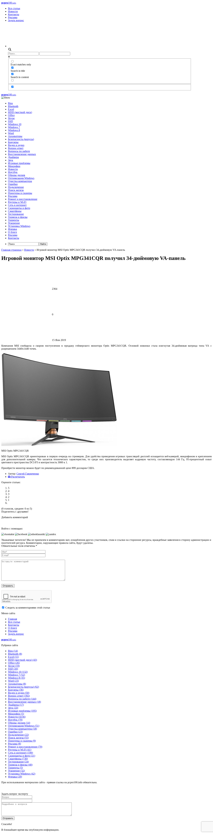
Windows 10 (14, 124)
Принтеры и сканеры (20, 193)
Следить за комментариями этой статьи (27, 607)
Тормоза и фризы (17, 217)
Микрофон (14, 166)
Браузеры (13, 142)
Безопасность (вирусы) (21, 139)
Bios (10, 103)
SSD (10, 121)
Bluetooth (13, 106)
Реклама (12, 17)
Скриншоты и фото (19, 208)
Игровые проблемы (19, 163)
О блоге (12, 232)
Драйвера (13, 157)
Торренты (13, 220)
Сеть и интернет (17, 205)
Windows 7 (14, 127)
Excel (11, 109)
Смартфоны (14, 211)
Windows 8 (14, 130)
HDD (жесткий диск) (20, 112)
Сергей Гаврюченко (27, 473)
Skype (11, 118)
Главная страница (11, 249)
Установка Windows (19, 226)
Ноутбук (12, 172)
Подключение (16, 187)
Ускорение (14, 223)
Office (11, 115)
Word (11, 133)
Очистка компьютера (20, 181)
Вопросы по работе (19, 151)
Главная (12, 619)
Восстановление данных (22, 154)
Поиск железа (16, 190)
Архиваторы (15, 136)
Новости (13, 11)
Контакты (13, 14)
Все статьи (14, 8)
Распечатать (17, 476)
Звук (10, 160)
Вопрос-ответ (15, 148)
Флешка (12, 229)
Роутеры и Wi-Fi (17, 202)
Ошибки (13, 184)
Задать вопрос (16, 20)
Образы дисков (16, 175)
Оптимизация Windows (21, 178)
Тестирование (16, 214)
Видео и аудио (16, 145)
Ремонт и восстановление (22, 199)
